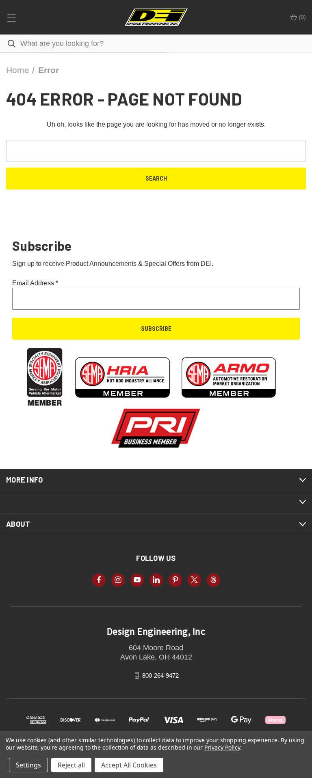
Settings (28, 765)
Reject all (71, 765)
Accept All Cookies (129, 765)
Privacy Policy (222, 747)
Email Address (35, 283)
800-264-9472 (160, 675)
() (301, 17)
